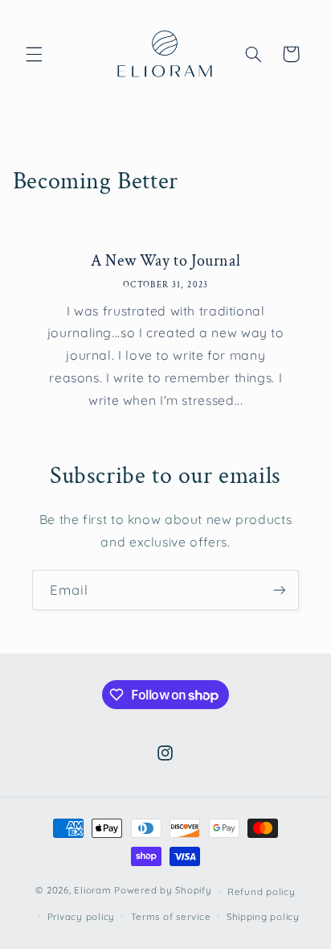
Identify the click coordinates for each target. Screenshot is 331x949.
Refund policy (261, 891)
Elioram (92, 891)
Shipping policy (263, 916)
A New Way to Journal (165, 260)
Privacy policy (81, 916)
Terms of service (171, 916)
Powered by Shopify (162, 891)
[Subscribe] (279, 589)
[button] (33, 53)
